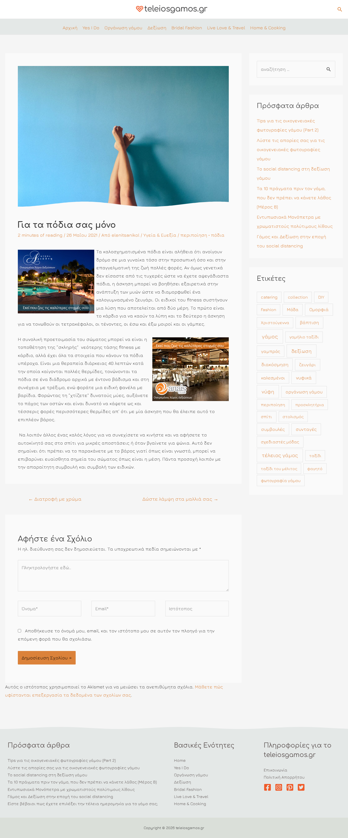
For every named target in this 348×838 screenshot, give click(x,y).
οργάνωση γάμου (304, 391)
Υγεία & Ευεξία (159, 235)
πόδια (217, 235)
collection (298, 297)
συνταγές (306, 429)
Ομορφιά (319, 309)
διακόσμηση (274, 364)
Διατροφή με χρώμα (55, 499)
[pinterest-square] (291, 787)
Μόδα (293, 309)
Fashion (268, 309)
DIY (321, 297)
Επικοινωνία (275, 770)
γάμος (270, 336)
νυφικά (304, 377)
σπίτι (266, 416)
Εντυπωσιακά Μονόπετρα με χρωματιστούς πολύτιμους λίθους (71, 789)
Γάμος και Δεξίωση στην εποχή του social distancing (60, 796)
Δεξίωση (182, 781)
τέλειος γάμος (280, 455)
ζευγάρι (307, 364)
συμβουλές (273, 429)
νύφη (268, 391)
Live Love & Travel (191, 796)
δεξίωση (301, 351)
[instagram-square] (280, 787)
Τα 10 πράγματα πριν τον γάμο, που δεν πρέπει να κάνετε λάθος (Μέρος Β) (294, 197)
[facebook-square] (269, 787)
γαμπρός (270, 351)
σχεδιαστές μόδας (280, 441)
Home (180, 760)
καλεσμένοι (273, 377)
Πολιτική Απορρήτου (284, 777)
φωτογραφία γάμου (281, 480)
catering (269, 297)
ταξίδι (315, 455)
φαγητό (315, 468)
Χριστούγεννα (275, 322)
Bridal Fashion (188, 789)
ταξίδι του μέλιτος (279, 468)
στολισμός (293, 416)
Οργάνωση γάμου (191, 774)
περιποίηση (193, 235)
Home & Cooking (190, 803)
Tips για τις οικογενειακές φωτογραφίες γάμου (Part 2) (62, 760)
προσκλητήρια (309, 404)
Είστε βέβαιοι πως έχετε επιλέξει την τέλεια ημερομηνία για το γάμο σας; (83, 803)
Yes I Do (181, 767)
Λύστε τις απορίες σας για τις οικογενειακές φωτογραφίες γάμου (291, 149)
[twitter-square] (302, 787)
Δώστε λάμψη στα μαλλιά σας (180, 499)
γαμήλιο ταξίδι (304, 336)
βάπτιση (309, 322)
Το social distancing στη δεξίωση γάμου (47, 774)
